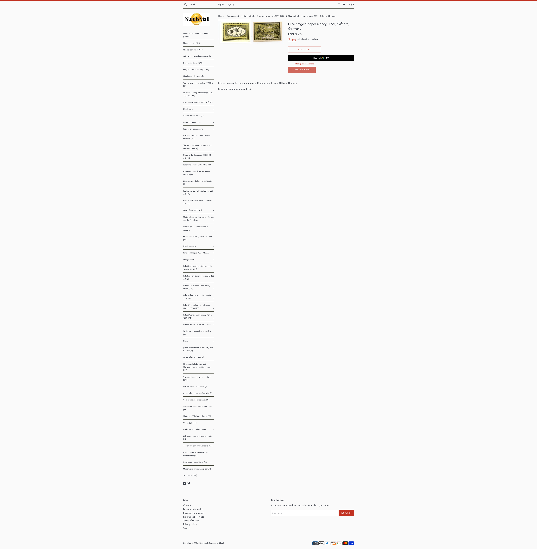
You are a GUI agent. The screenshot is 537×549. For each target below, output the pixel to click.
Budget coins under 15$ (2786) (196, 69)
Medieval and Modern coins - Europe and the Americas (198, 218)
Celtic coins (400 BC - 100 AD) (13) (198, 102)
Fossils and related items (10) (195, 462)
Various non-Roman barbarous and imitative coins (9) (197, 147)
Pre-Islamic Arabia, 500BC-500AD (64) (197, 238)
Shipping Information (193, 513)
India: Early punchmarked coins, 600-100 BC (198, 287)
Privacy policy (190, 524)
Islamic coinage (198, 246)
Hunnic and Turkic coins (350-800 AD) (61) (197, 202)
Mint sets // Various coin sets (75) (197, 416)
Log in (221, 4)
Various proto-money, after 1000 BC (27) (198, 84)
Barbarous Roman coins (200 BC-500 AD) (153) (197, 137)
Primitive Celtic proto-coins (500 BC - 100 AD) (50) (198, 94)
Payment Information (193, 509)
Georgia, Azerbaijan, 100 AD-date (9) (197, 183)
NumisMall (203, 543)
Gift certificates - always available (197, 56)
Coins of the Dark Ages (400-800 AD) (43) (197, 156)
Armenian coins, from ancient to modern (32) (196, 173)
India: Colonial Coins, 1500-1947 (198, 324)
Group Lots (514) (190, 422)
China (198, 341)
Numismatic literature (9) (193, 76)
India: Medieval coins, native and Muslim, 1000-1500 (198, 307)
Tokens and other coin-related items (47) (197, 408)
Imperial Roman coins (198, 122)
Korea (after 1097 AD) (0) (193, 357)
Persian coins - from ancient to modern (198, 228)
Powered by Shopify (217, 543)
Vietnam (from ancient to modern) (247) (197, 378)
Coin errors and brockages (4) (196, 399)
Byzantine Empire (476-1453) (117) (197, 164)
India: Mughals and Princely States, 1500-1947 (198, 316)
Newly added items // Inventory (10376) (196, 35)
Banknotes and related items (198, 429)
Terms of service (191, 520)
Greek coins (198, 109)
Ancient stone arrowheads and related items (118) (195, 454)
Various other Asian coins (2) (195, 386)
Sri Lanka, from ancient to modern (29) (197, 333)
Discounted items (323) (192, 63)
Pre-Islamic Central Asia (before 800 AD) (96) (198, 192)
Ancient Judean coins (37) (193, 115)
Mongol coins (198, 259)
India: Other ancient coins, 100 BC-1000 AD (198, 297)
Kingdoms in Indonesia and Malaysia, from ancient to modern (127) (197, 367)
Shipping (292, 39)
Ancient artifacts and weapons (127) (198, 445)
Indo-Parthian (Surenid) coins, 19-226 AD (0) (198, 277)
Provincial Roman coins (198, 128)
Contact (187, 505)
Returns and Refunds (193, 516)
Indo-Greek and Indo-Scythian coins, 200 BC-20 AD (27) (198, 268)
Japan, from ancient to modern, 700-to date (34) (198, 349)
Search (186, 528)
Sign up (230, 4)
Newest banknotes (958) (193, 49)
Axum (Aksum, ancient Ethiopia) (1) (197, 393)
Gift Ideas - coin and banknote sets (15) (197, 438)
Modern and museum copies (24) (197, 468)
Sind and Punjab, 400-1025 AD (198, 252)
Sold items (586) (190, 475)
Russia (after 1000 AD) (198, 210)
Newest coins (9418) (191, 43)
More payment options (304, 63)
